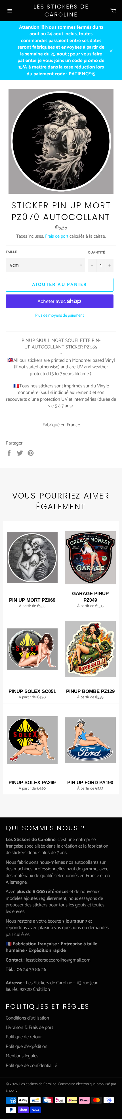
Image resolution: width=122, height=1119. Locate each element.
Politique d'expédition (26, 1047)
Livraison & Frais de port (29, 1027)
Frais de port (56, 236)
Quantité (96, 252)
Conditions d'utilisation (27, 1018)
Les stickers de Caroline (61, 10)
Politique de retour (24, 1037)
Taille (11, 252)
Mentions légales (22, 1056)
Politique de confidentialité (31, 1066)
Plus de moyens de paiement (59, 316)
